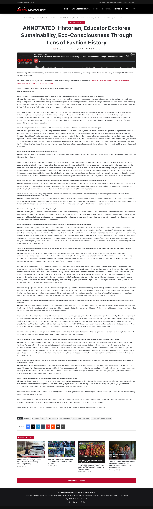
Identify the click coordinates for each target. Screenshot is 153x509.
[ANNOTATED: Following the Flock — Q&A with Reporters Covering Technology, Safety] (31, 449)
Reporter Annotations (49, 18)
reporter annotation (52, 418)
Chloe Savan (35, 418)
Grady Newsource (62, 49)
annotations (27, 418)
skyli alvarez (86, 418)
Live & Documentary (80, 9)
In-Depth (105, 9)
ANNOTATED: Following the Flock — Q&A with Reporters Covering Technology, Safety (29, 462)
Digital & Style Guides (73, 499)
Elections (118, 9)
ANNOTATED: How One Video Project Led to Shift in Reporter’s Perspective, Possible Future (91, 467)
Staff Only (84, 499)
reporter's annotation (65, 418)
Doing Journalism (129, 2)
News (66, 9)
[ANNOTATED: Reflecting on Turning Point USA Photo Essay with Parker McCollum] (61, 449)
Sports (95, 9)
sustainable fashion (106, 418)
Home (27, 18)
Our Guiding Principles (114, 2)
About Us (102, 2)
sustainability (95, 418)
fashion (43, 418)
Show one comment (76, 480)
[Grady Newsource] (31, 8)
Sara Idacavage (77, 418)
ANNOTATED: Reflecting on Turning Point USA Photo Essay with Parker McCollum (60, 461)
